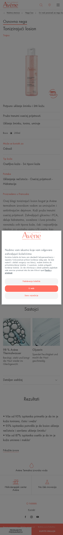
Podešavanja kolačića (31, 281)
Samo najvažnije (31, 295)
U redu (31, 288)
